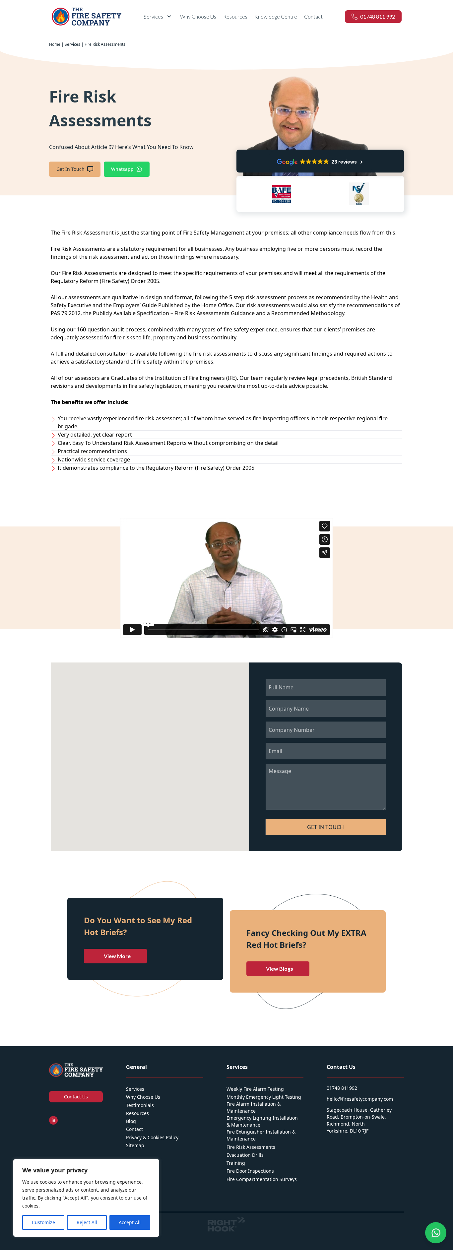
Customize (43, 1222)
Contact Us (76, 1096)
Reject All (87, 1222)
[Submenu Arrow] (169, 17)
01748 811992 (342, 1088)
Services (72, 44)
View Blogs (279, 968)
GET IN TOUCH (325, 827)
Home (54, 44)
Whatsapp (122, 169)
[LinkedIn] (53, 1120)
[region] (86, 1198)
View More (117, 956)
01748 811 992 (377, 16)
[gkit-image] (86, 17)
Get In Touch (70, 169)
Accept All (130, 1222)
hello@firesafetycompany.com (360, 1099)
